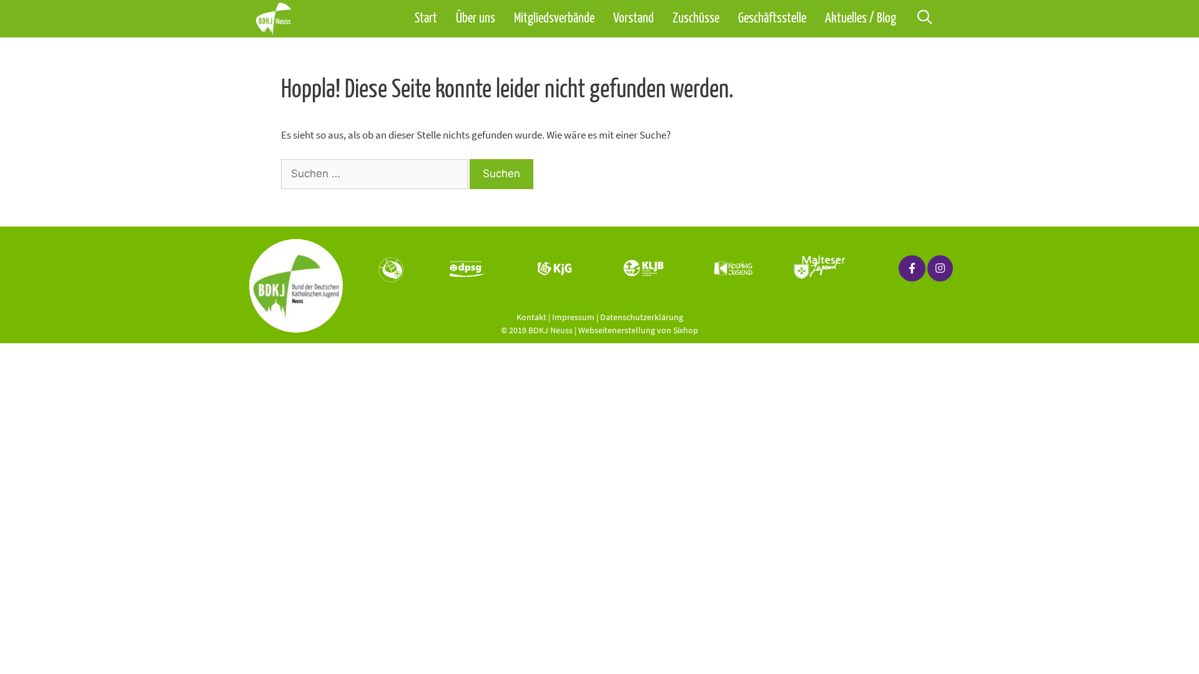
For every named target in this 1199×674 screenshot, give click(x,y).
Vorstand (633, 19)
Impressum (573, 317)
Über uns (475, 19)
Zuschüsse (696, 19)
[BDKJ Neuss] (276, 18)
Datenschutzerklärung (641, 317)
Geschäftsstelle (772, 19)
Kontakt (531, 317)
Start (426, 19)
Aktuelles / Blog (860, 19)
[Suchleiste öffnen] (924, 19)
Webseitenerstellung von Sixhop (638, 330)
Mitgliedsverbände (554, 19)
